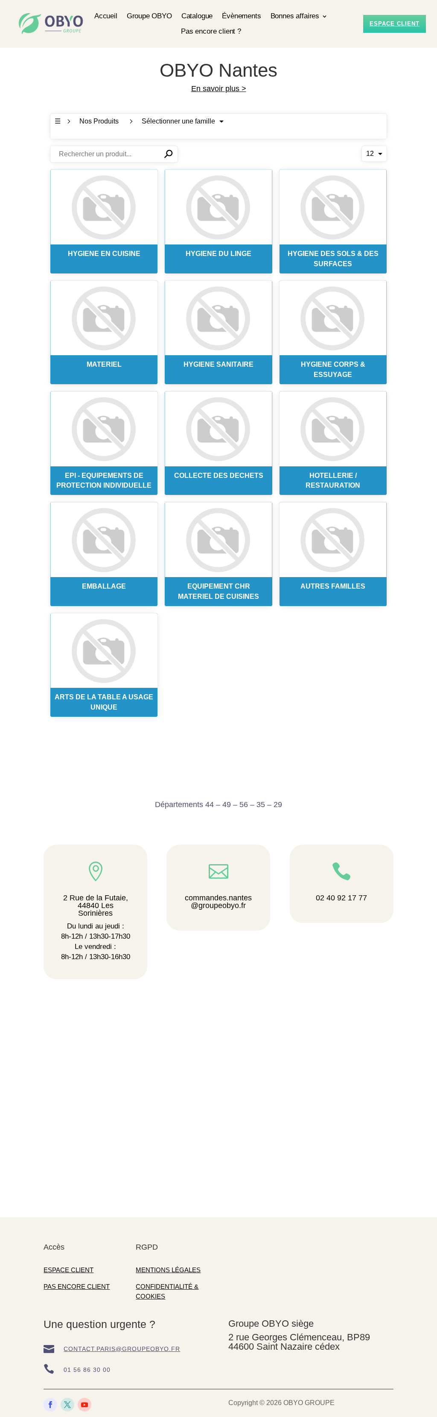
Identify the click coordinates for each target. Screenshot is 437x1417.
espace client (395, 23)
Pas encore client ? (211, 31)
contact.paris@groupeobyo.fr (122, 1348)
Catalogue (197, 16)
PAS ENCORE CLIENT (77, 1286)
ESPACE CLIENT (68, 1269)
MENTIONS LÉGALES (168, 1269)
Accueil (105, 16)
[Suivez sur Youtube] (84, 1404)
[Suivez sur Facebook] (50, 1404)
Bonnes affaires (295, 16)
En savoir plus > (218, 88)
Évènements (241, 16)
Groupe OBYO (149, 16)
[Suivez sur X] (67, 1404)
